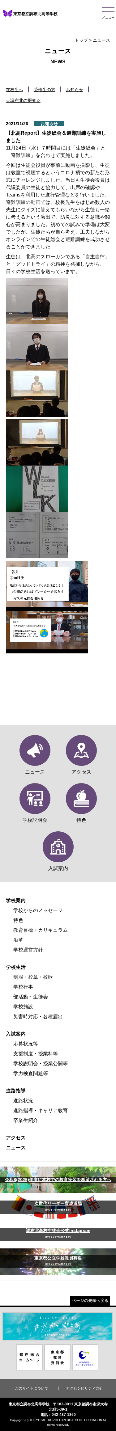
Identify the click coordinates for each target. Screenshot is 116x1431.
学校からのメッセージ (38, 910)
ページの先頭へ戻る (90, 1300)
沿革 (18, 940)
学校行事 (23, 987)
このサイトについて (31, 1388)
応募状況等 (25, 1043)
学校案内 (16, 900)
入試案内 (16, 1033)
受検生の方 (44, 89)
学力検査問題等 (30, 1073)
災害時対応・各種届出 (38, 1016)
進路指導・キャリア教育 (40, 1110)
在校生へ (14, 89)
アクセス (16, 1137)
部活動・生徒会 (30, 996)
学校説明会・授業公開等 (40, 1063)
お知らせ (74, 89)
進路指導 (16, 1090)
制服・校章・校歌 (33, 977)
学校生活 (16, 967)
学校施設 (23, 1006)
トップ (81, 40)
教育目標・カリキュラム (40, 930)
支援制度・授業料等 (35, 1053)
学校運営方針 (28, 949)
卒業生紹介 (25, 1120)
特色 (18, 920)
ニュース (101, 40)
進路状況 (23, 1100)
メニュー (108, 17)
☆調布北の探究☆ (23, 100)
